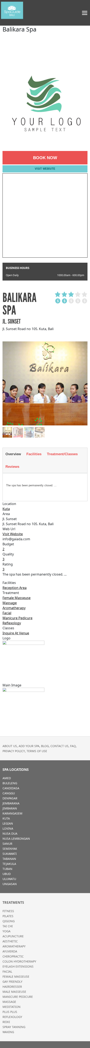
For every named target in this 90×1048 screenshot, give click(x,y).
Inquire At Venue (16, 633)
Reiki (6, 1022)
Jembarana (11, 803)
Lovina (8, 828)
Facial (7, 613)
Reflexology (12, 623)
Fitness (8, 911)
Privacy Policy (14, 751)
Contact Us (59, 746)
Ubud (7, 874)
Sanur (7, 844)
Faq (73, 746)
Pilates (8, 916)
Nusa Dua (10, 834)
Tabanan (9, 859)
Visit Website (45, 168)
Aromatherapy (14, 608)
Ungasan (10, 884)
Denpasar (10, 798)
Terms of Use (37, 751)
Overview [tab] (13, 454)
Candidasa (11, 788)
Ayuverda (10, 951)
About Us (10, 746)
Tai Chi (8, 926)
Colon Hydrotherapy (19, 961)
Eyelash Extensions (18, 966)
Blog (45, 746)
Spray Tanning (14, 1027)
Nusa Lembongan (16, 839)
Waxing (8, 1032)
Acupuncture (13, 936)
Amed (7, 778)
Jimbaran (10, 808)
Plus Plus (10, 1012)
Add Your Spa (29, 746)
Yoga (6, 931)
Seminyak (10, 849)
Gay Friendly (12, 982)
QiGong (9, 921)
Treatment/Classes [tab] (62, 454)
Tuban (7, 869)
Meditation (12, 1007)
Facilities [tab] (33, 454)
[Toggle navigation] (84, 13)
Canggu (9, 793)
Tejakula (9, 864)
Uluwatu (9, 879)
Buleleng (10, 783)
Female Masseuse (17, 597)
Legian (8, 823)
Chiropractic (13, 956)
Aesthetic (10, 941)
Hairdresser (12, 987)
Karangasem (12, 813)
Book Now (45, 157)
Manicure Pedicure (17, 618)
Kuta (6, 508)
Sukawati (10, 854)
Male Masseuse (14, 992)
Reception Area (15, 587)
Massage (10, 603)
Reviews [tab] (12, 467)
